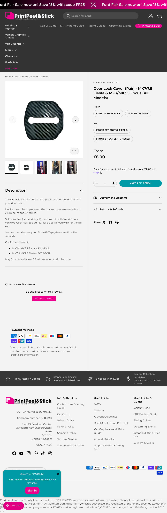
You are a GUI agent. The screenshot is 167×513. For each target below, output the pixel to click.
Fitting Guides (96, 25)
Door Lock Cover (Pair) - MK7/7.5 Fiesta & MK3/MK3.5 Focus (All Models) (32, 76)
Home (8, 76)
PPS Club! (11, 68)
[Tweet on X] (104, 222)
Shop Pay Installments (70, 445)
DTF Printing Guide (72, 25)
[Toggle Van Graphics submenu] (24, 44)
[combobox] (100, 15)
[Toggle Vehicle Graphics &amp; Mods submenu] (29, 36)
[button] (159, 15)
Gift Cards (63, 414)
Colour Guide (48, 25)
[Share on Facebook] (110, 222)
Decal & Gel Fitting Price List (111, 423)
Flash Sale (11, 62)
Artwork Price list (104, 439)
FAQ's (97, 404)
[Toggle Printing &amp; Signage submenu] (29, 27)
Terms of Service (67, 439)
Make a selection (140, 183)
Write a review (44, 298)
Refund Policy (65, 426)
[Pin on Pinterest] (117, 222)
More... (9, 49)
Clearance (11, 56)
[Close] (58, 474)
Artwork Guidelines (105, 416)
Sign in (32, 490)
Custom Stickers (144, 442)
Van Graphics (13, 43)
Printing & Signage (11, 27)
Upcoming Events (120, 25)
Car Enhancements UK (105, 82)
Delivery (99, 410)
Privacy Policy (65, 420)
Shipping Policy (66, 432)
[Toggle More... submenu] (16, 50)
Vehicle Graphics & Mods (15, 36)
